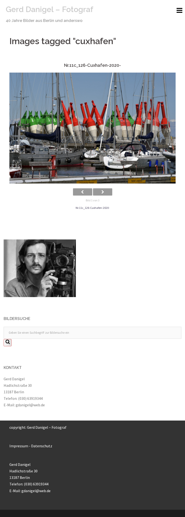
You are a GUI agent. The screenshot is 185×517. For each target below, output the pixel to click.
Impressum (18, 445)
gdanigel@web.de (30, 404)
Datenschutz (41, 445)
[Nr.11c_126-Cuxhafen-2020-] (92, 128)
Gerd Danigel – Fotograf (49, 9)
